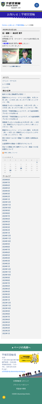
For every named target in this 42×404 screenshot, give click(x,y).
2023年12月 (6, 269)
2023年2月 (6, 297)
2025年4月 (6, 224)
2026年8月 (6, 180)
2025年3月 (6, 227)
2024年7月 (6, 249)
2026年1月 (6, 199)
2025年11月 (6, 205)
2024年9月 (6, 244)
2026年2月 (6, 196)
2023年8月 (6, 280)
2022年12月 (6, 303)
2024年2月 (6, 263)
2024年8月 (6, 247)
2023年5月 (6, 289)
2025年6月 (6, 219)
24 (10, 170)
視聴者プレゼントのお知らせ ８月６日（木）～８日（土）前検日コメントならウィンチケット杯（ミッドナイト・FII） (20, 124)
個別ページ (18, 66)
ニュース (5, 87)
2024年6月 (6, 252)
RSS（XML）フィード (10, 152)
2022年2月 (6, 331)
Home (4, 25)
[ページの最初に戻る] (3, 397)
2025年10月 (6, 208)
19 (21, 168)
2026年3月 (6, 194)
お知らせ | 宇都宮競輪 (21, 14)
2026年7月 (6, 182)
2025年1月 (6, 233)
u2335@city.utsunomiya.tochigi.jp (13, 371)
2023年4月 (6, 291)
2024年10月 (6, 241)
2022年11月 (6, 305)
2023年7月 (6, 283)
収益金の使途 (21, 388)
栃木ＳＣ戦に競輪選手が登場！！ (14, 94)
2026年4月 (6, 191)
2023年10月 (6, 275)
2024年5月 (6, 255)
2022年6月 (6, 319)
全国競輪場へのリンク (21, 381)
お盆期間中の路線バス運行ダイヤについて (17, 144)
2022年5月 (6, 322)
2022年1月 (6, 333)
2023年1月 (6, 300)
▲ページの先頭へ (21, 347)
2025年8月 (6, 213)
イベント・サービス (9, 81)
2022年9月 (6, 311)
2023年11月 (6, 272)
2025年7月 (6, 216)
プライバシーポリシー (21, 385)
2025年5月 (6, 222)
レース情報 (12, 66)
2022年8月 (6, 314)
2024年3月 (6, 261)
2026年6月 (6, 185)
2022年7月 (6, 317)
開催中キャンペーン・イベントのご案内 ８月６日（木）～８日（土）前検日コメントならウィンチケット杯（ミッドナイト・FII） (20, 132)
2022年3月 (6, 328)
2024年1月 (6, 266)
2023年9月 (6, 277)
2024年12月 (6, 235)
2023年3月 (6, 294)
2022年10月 (6, 308)
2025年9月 (6, 210)
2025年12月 (6, 202)
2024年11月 (6, 238)
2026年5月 (6, 188)
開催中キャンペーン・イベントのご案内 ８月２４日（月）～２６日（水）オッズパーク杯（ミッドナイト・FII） (20, 99)
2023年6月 (6, 286)
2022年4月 (6, 325)
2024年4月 (6, 258)
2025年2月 (6, 230)
